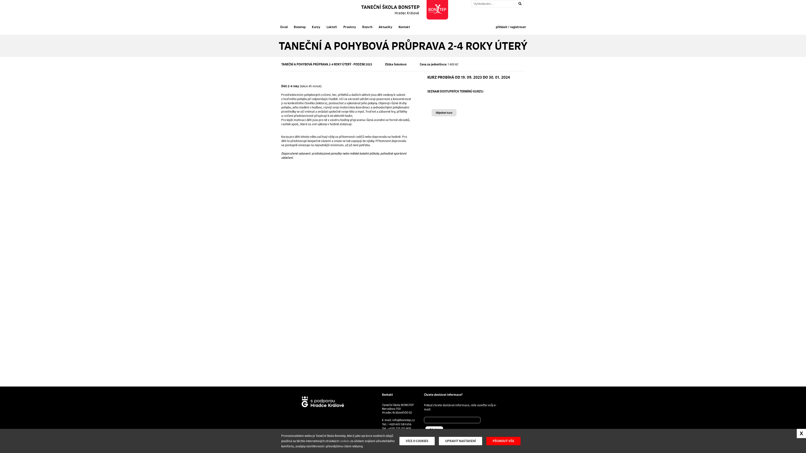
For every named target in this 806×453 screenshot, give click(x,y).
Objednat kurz (444, 112)
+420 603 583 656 (399, 424)
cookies (344, 441)
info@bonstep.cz (403, 420)
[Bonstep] (405, 10)
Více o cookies (417, 441)
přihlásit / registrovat (511, 27)
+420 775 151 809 (399, 428)
